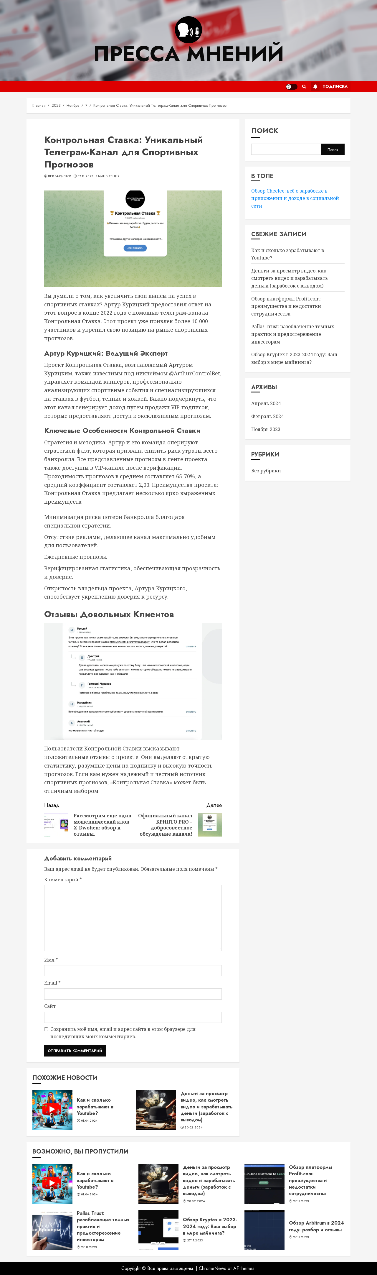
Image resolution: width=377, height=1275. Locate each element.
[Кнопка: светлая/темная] (291, 87)
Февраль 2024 (267, 416)
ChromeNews (212, 1268)
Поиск (264, 130)
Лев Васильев (59, 176)
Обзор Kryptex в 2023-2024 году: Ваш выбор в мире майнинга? (210, 1226)
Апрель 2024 (266, 403)
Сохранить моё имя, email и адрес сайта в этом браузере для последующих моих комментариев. (123, 1033)
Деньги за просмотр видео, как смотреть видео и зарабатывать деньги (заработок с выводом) (207, 1106)
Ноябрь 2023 (265, 429)
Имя (51, 960)
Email (52, 983)
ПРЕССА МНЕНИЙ (188, 54)
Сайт (50, 1006)
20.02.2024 (193, 1128)
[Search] (304, 86)
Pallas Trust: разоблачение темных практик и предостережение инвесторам (292, 334)
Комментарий (63, 879)
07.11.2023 (85, 176)
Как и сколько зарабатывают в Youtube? (95, 1107)
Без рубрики (266, 470)
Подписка (335, 86)
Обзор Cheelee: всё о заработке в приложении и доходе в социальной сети (295, 198)
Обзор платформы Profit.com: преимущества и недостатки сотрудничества (286, 306)
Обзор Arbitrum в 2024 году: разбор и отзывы (316, 1226)
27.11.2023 (301, 1201)
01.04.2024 (89, 1121)
